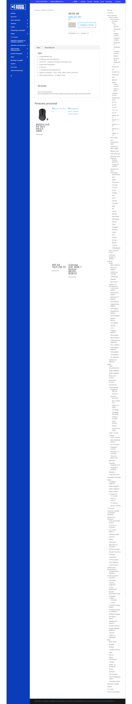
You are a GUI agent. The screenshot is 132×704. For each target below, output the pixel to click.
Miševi (43, 10)
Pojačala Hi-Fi (115, 465)
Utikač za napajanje (112, 636)
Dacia (114, 190)
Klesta (111, 655)
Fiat (113, 195)
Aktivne (114, 391)
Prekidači (113, 600)
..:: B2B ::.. (75, 1)
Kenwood (115, 67)
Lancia (114, 211)
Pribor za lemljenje (112, 665)
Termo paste (113, 560)
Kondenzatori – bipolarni (114, 572)
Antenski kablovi (113, 268)
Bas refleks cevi (116, 402)
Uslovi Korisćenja (17, 70)
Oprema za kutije (116, 429)
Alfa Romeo (116, 174)
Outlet (13, 64)
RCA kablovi (114, 335)
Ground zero (114, 22)
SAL (113, 77)
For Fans (14, 67)
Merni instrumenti (113, 658)
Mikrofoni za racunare (113, 546)
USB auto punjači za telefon (112, 257)
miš (87, 33)
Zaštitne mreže (115, 94)
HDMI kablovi (115, 316)
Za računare (114, 357)
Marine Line (114, 151)
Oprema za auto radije (114, 147)
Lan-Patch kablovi (112, 531)
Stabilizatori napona (113, 622)
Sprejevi (112, 672)
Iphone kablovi (112, 319)
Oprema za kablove (113, 361)
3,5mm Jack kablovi (114, 289)
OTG (112, 328)
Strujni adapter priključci (114, 629)
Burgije (111, 644)
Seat (113, 235)
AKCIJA (13, 13)
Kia (113, 208)
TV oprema (113, 494)
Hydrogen (117, 48)
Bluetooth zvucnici (112, 381)
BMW (114, 180)
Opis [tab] (38, 47)
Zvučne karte (113, 565)
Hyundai (115, 203)
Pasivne (115, 394)
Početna (83, 1)
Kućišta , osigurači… (112, 584)
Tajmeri (111, 633)
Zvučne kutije (113, 387)
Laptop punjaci (114, 534)
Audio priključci (114, 371)
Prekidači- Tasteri (112, 597)
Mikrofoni (112, 460)
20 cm (114, 113)
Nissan (114, 222)
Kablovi (13, 23)
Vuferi (114, 82)
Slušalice (112, 472)
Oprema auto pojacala (115, 157)
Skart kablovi (114, 338)
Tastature (112, 557)
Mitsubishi (115, 219)
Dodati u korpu (87, 25)
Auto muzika (113, 17)
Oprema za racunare (18, 45)
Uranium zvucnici (116, 52)
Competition (117, 30)
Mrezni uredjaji (114, 549)
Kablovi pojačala (115, 161)
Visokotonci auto (116, 99)
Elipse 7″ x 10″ (115, 134)
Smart (114, 232)
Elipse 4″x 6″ (115, 116)
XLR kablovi (114, 354)
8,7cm (114, 102)
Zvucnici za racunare (112, 526)
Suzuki (114, 240)
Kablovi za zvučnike (114, 273)
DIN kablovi (114, 309)
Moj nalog (109, 1)
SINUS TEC (116, 72)
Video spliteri (113, 491)
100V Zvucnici (115, 437)
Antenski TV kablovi (114, 298)
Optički (112, 325)
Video (13, 34)
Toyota (114, 245)
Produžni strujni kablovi (114, 606)
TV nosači (113, 496)
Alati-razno (113, 642)
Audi (113, 177)
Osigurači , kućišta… (115, 165)
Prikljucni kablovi (113, 331)
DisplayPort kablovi (114, 312)
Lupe (110, 652)
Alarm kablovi (115, 265)
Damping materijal (115, 413)
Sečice (111, 669)
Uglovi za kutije (115, 406)
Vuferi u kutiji (116, 90)
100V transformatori (114, 367)
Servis (102, 1)
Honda (114, 201)
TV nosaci (14, 37)
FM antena (112, 385)
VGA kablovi (114, 352)
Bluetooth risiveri (112, 377)
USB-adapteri (113, 562)
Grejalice (112, 577)
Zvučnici (111, 435)
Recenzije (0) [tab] (50, 47)
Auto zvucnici (115, 19)
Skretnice (115, 398)
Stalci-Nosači (114, 422)
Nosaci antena (115, 506)
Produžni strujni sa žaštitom (114, 610)
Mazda (114, 214)
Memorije (112, 542)
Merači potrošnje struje (114, 593)
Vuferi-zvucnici (116, 85)
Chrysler (115, 185)
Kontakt (96, 1)
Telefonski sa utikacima (115, 341)
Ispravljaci (112, 580)
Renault (114, 229)
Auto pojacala (115, 154)
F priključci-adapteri (113, 483)
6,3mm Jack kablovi (114, 293)
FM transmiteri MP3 (114, 142)
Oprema (113, 396)
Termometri (113, 674)
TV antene (114, 503)
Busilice (111, 647)
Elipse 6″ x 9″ (115, 130)
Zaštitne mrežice (115, 418)
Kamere (112, 537)
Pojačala (112, 463)
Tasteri (113, 602)
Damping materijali (18, 30)
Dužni (111, 263)
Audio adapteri (114, 373)
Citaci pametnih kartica (114, 522)
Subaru (114, 237)
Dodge (114, 193)
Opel (113, 224)
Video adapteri (114, 489)
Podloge (112, 554)
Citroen (114, 188)
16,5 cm (115, 110)
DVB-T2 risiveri (113, 499)
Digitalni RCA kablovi (114, 305)
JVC (113, 69)
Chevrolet (115, 182)
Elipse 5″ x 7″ (115, 121)
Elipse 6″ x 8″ (115, 125)
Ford (113, 198)
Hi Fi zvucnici (114, 444)
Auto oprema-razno (114, 251)
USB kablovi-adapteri (114, 348)
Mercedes (115, 216)
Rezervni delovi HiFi (114, 457)
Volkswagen (116, 248)
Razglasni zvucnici (113, 448)
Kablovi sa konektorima (113, 285)
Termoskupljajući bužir (115, 678)
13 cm (114, 107)
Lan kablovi (114, 323)
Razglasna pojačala (114, 468)
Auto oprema (15, 20)
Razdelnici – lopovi (113, 618)
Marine (116, 56)
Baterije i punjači (17, 60)
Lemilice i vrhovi (114, 650)
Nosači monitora (114, 552)
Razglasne (114, 389)
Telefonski (114, 276)
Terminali (115, 410)
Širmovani (113, 282)
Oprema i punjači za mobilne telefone (18, 41)
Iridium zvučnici (116, 34)
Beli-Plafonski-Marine (115, 441)
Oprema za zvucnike (114, 452)
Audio (13, 27)
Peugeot (115, 227)
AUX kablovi (114, 301)
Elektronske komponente (15, 49)
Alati (12, 57)
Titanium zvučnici (117, 39)
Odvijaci (111, 662)
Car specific (116, 26)
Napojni (113, 279)
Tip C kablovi (114, 345)
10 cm (114, 105)
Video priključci (114, 486)
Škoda (114, 243)
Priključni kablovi (114, 614)
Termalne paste (114, 681)
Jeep (113, 206)
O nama (89, 1)
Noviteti (14, 17)
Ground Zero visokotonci (117, 61)
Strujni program (16, 53)
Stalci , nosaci (113, 433)
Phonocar (115, 75)
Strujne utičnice (114, 626)
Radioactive (117, 43)
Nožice (114, 426)
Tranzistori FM (114, 475)
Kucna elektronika (113, 588)
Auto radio (114, 138)
